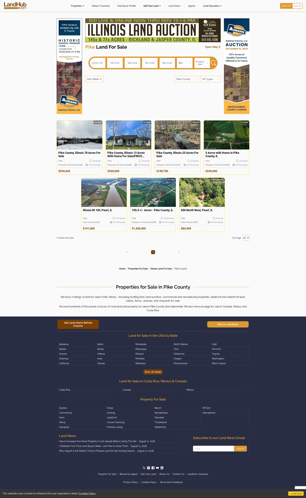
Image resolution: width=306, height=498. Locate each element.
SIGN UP (286, 6)
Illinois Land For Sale (161, 268)
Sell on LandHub (228, 324)
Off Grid (206, 408)
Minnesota (140, 344)
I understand (296, 493)
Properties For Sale (138, 268)
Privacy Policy (130, 482)
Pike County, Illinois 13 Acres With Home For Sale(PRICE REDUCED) (126, 154)
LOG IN (297, 6)
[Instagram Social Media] (148, 467)
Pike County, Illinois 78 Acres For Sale (79, 154)
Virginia (216, 354)
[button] (127, 252)
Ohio (176, 349)
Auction (63, 408)
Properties (76, 6)
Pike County (181, 268)
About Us (164, 474)
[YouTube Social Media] (157, 467)
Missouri (139, 354)
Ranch (158, 408)
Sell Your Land (150, 6)
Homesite (64, 427)
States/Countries (101, 6)
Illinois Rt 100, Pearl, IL (97, 210)
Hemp (62, 422)
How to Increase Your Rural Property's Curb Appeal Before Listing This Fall (98, 441)
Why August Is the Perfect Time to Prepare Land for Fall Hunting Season (97, 451)
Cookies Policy (87, 493)
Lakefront (112, 417)
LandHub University (198, 474)
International (208, 412)
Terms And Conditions (171, 482)
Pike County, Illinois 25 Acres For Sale (177, 154)
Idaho (100, 344)
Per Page (236, 238)
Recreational (161, 412)
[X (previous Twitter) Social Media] (144, 467)
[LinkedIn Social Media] (161, 467)
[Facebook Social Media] (153, 467)
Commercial (65, 412)
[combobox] (178, 62)
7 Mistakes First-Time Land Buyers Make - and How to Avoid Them (93, 446)
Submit (240, 448)
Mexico (190, 390)
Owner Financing (115, 422)
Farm (61, 417)
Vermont (216, 349)
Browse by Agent (129, 474)
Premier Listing (115, 427)
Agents (191, 6)
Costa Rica (64, 390)
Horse (110, 408)
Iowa (99, 358)
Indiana (101, 354)
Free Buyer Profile (126, 6)
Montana (140, 358)
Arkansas (64, 358)
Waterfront (160, 427)
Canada (127, 390)
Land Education (211, 6)
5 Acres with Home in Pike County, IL (222, 154)
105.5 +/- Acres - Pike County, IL (152, 210)
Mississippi (141, 349)
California (64, 363)
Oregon (178, 358)
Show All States (153, 372)
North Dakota (181, 344)
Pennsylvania (180, 363)
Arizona (63, 354)
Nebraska (140, 363)
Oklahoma (179, 354)
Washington (218, 358)
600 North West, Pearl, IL (197, 210)
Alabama (64, 344)
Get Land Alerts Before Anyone (78, 324)
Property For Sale (107, 474)
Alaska (62, 349)
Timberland (161, 422)
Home (122, 268)
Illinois (100, 349)
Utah (214, 344)
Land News (174, 6)
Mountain (159, 417)
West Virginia (219, 363)
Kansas (101, 363)
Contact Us (178, 474)
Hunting (111, 412)
